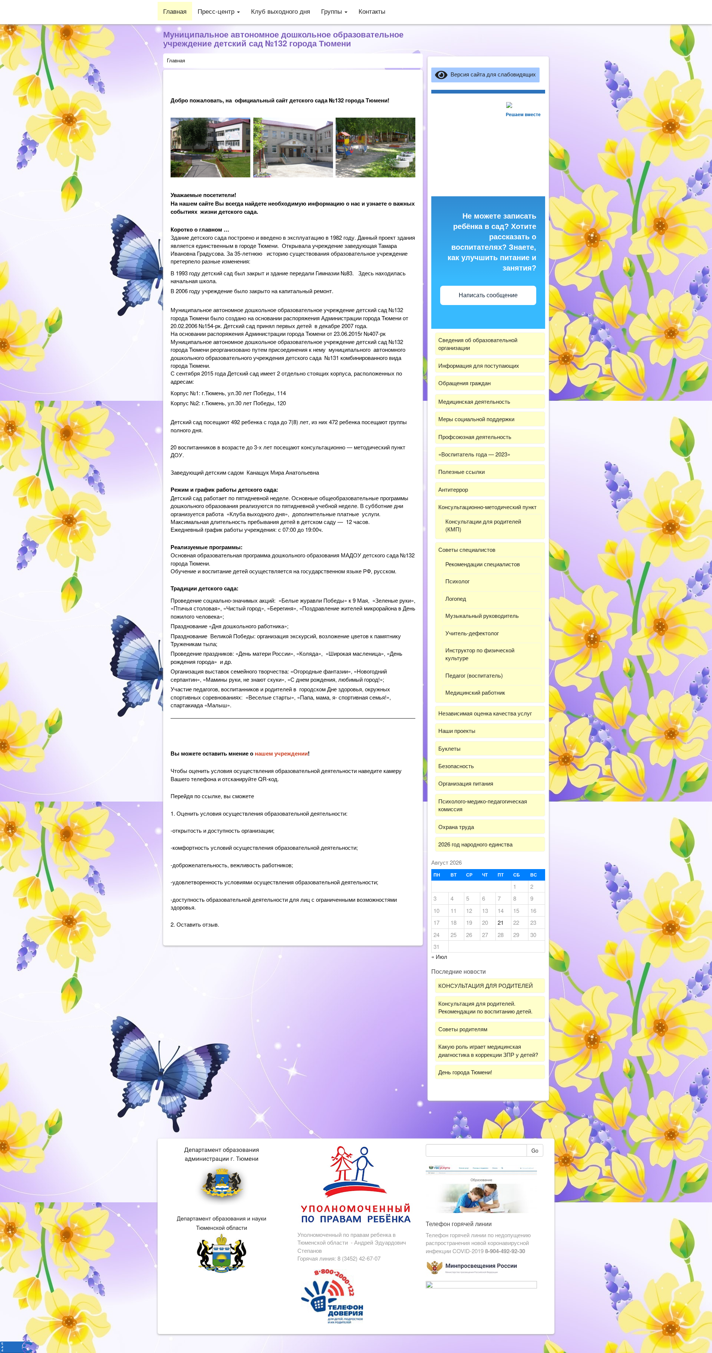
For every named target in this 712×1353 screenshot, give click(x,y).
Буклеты (449, 748)
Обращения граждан (464, 383)
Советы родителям (462, 1029)
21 (501, 922)
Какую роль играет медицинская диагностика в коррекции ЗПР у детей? (488, 1050)
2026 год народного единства (475, 844)
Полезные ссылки (461, 471)
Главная (175, 11)
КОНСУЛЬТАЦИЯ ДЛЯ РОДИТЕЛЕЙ (485, 985)
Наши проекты (456, 730)
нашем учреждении (281, 753)
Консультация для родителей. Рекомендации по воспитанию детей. (485, 1007)
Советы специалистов (466, 549)
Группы (332, 11)
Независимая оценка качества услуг (485, 713)
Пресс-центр (217, 11)
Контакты (372, 11)
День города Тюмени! (465, 1072)
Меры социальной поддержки (476, 419)
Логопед (455, 598)
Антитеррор (453, 489)
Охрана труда (456, 827)
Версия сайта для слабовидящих (492, 74)
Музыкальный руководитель (482, 615)
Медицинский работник (475, 692)
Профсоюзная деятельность (474, 436)
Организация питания (465, 783)
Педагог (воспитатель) (474, 675)
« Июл (439, 956)
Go (534, 1150)
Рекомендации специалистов (482, 564)
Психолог (457, 581)
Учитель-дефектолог (472, 633)
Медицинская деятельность (474, 401)
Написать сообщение (488, 295)
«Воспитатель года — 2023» (474, 454)
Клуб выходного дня (280, 11)
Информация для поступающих (478, 365)
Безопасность (456, 766)
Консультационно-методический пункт (487, 507)
